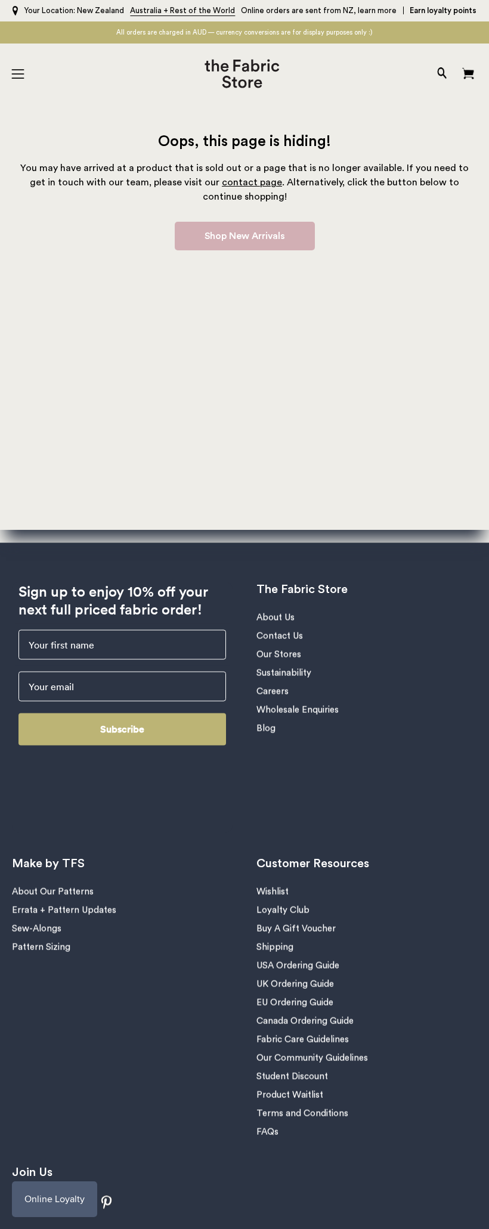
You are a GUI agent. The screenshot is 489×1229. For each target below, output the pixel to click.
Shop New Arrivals (245, 236)
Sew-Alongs (36, 928)
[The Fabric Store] (245, 73)
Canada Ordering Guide (305, 1021)
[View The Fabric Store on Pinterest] (107, 1202)
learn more (377, 10)
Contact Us (279, 636)
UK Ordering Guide (295, 984)
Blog (266, 728)
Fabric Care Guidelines (302, 1039)
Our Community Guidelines (312, 1058)
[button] (440, 73)
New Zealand (100, 10)
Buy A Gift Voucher (296, 928)
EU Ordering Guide (294, 1002)
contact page (252, 182)
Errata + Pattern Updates (64, 910)
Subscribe (122, 729)
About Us (275, 617)
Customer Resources (312, 864)
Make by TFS (48, 864)
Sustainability (283, 673)
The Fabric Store (302, 589)
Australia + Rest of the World (182, 10)
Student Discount (292, 1076)
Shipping (274, 947)
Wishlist (272, 891)
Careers (272, 691)
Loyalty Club (283, 910)
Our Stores (278, 654)
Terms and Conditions (302, 1113)
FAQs (267, 1132)
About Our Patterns (53, 891)
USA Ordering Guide (297, 965)
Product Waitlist (289, 1095)
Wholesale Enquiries (297, 710)
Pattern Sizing (41, 947)
